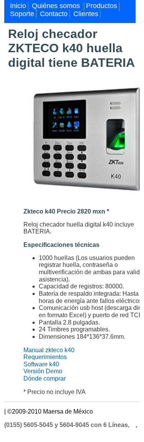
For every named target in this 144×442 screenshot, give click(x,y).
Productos (101, 6)
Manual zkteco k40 (48, 350)
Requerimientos (45, 357)
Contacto (54, 14)
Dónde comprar (44, 378)
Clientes (85, 14)
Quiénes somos (57, 6)
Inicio (18, 6)
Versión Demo (42, 371)
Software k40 (41, 364)
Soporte (22, 14)
